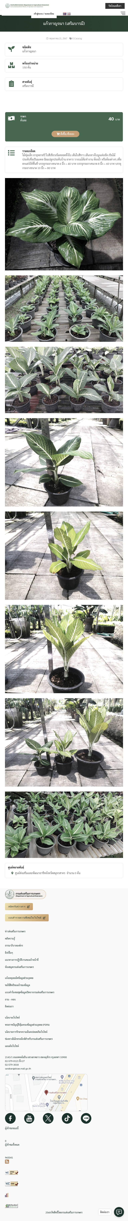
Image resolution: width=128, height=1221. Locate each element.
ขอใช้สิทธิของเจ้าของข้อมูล (17, 985)
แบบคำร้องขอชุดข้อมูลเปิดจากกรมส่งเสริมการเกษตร (29, 992)
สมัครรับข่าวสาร (17, 906)
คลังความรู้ (10, 938)
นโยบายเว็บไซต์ (12, 1017)
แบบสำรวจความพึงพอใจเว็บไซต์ (24, 917)
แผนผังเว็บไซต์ (12, 1045)
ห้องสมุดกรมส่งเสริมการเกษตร (19, 966)
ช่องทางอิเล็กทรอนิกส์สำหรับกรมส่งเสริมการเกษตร (29, 1038)
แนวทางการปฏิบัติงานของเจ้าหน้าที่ (21, 959)
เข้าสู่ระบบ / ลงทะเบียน (44, 13)
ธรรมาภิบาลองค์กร (14, 945)
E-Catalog (77, 38)
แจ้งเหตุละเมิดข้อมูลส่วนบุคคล (19, 977)
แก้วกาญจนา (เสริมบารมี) (64, 23)
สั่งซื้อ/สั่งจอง (67, 134)
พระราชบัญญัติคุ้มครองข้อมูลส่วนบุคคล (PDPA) (27, 1024)
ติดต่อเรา (9, 1006)
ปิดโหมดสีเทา (115, 5)
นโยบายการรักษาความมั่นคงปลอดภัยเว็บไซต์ (26, 1031)
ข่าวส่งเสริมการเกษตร (15, 931)
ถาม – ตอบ (10, 999)
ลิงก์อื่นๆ (9, 952)
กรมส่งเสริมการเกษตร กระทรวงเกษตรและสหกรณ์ (88, 5)
